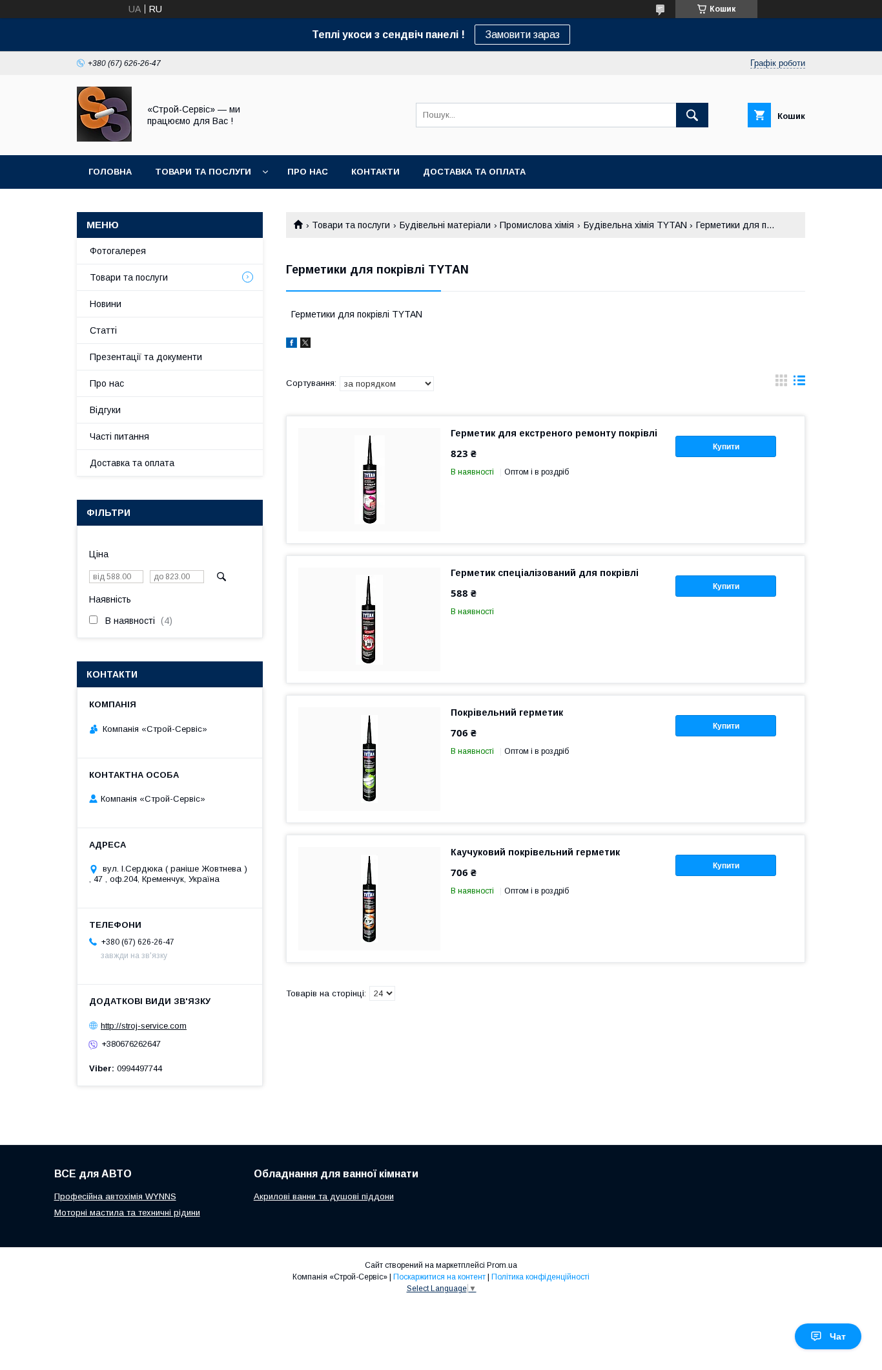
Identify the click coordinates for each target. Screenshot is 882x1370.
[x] (305, 344)
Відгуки (105, 410)
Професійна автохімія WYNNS (115, 1196)
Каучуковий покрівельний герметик (535, 852)
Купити (726, 446)
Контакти (375, 172)
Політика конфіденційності (540, 1276)
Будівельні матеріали (445, 225)
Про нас (307, 172)
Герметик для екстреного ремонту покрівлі (554, 433)
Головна (110, 172)
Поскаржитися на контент (439, 1276)
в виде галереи (781, 383)
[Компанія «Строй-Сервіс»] (104, 138)
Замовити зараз (522, 34)
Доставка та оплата (474, 172)
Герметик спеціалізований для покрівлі (545, 573)
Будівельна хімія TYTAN (635, 225)
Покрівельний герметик (507, 712)
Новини (105, 304)
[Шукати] (692, 115)
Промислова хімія (537, 225)
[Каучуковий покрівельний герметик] (369, 898)
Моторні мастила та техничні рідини (127, 1212)
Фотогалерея (118, 251)
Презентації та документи (146, 357)
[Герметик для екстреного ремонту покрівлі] (369, 479)
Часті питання (119, 436)
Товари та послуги (203, 172)
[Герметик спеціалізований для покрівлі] (369, 619)
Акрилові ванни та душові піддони (324, 1196)
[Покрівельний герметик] (369, 759)
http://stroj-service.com (144, 1026)
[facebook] (291, 344)
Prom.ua (502, 1265)
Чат (838, 1336)
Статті (103, 330)
